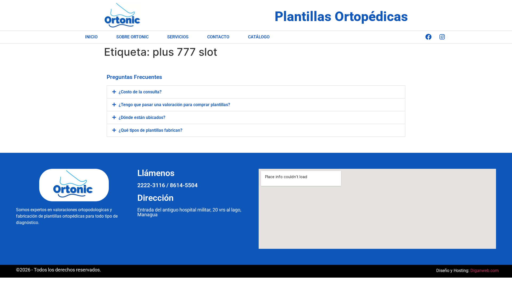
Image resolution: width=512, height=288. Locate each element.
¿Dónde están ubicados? (142, 117)
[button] (256, 92)
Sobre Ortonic (132, 36)
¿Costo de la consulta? (140, 91)
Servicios (178, 36)
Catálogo (259, 36)
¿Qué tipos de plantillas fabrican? (150, 130)
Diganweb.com (484, 270)
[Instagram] (442, 37)
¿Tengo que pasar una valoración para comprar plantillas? (174, 104)
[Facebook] (428, 37)
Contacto (218, 36)
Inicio (91, 36)
